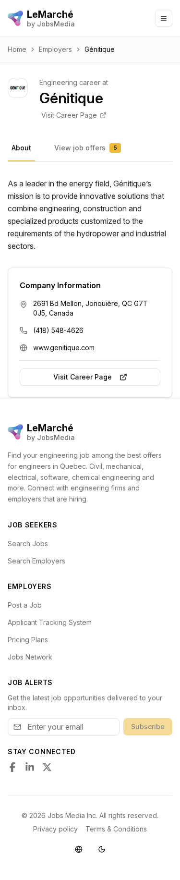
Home (17, 49)
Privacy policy (55, 829)
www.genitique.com (64, 347)
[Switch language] (78, 849)
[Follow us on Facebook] (12, 767)
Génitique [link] (99, 49)
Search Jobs (28, 543)
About (21, 148)
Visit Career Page (69, 115)
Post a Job (25, 605)
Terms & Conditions (116, 829)
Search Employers (36, 561)
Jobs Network (30, 657)
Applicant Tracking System (50, 622)
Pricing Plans (28, 640)
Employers (55, 49)
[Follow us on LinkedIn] (30, 767)
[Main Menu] (163, 18)
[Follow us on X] (47, 767)
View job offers (85, 148)
